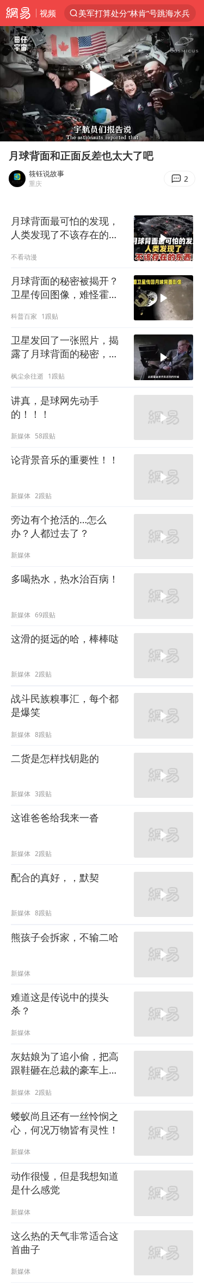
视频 (48, 13)
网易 (18, 13)
